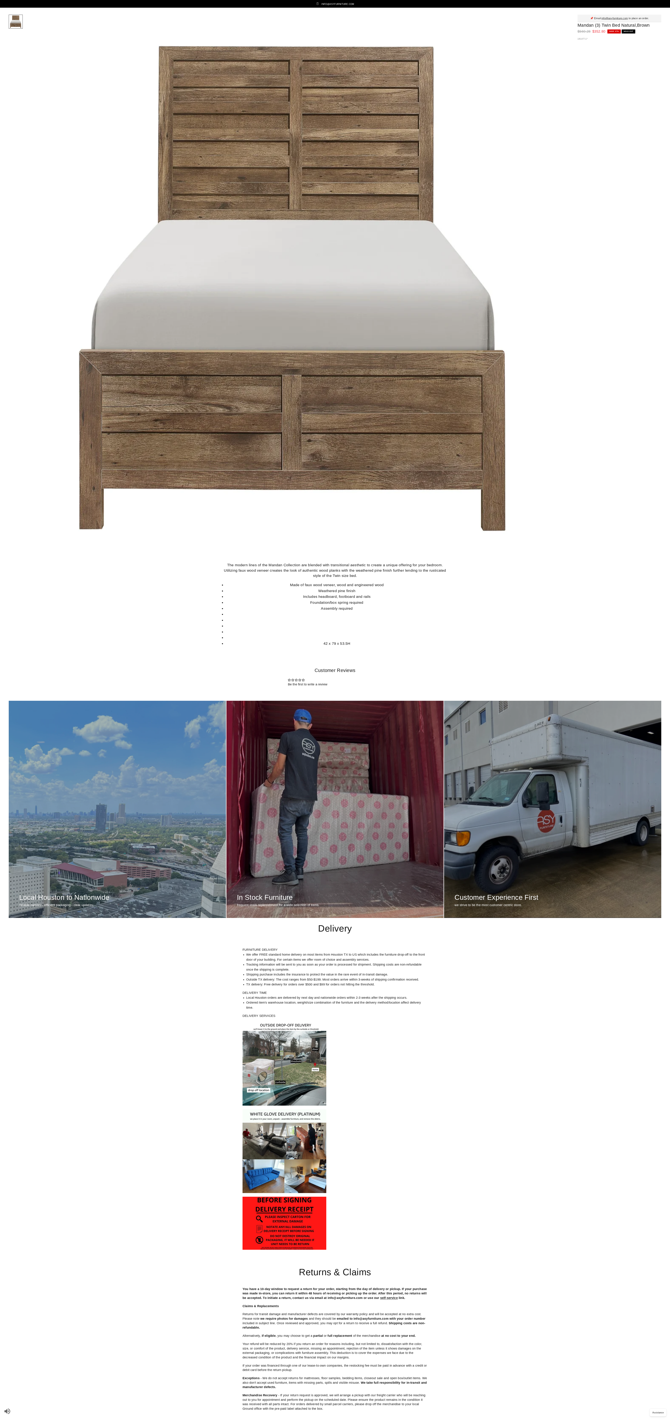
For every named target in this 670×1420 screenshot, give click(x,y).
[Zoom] (559, 22)
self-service (389, 1298)
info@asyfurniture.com (614, 18)
